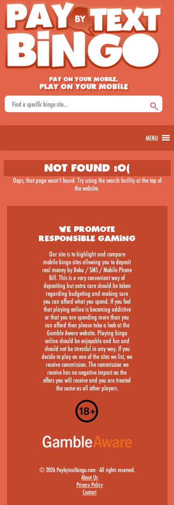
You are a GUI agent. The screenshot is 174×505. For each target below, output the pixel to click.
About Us (89, 477)
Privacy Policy (90, 484)
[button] (152, 138)
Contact (90, 492)
